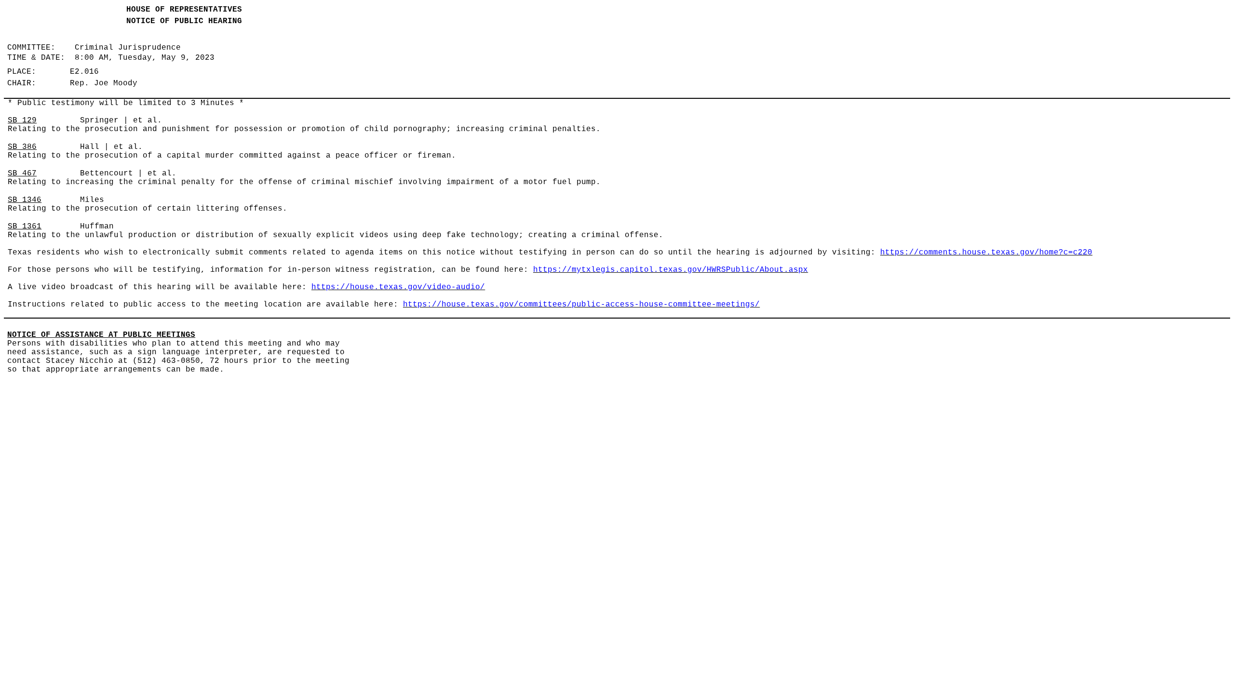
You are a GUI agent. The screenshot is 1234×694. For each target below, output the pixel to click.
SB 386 (22, 147)
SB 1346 (24, 200)
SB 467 (22, 173)
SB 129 (22, 120)
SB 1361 (24, 226)
